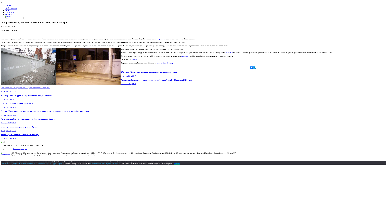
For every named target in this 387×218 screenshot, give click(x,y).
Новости (8, 5)
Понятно (177, 164)
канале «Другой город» (165, 63)
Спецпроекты (9, 12)
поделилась (162, 39)
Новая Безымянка (11, 9)
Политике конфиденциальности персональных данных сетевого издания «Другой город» (32, 164)
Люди (7, 10)
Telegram (24, 149)
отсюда (134, 59)
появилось (229, 52)
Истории (8, 7)
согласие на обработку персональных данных (105, 164)
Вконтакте (16, 149)
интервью (184, 56)
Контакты (8, 14)
